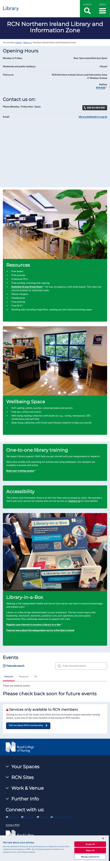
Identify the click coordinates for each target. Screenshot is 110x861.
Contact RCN (12, 825)
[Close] (103, 838)
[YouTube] (44, 816)
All (35, 676)
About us (27, 42)
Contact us (74, 501)
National (8, 676)
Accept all (90, 844)
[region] (54, 848)
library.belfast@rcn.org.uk (93, 116)
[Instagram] (29, 816)
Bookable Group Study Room (26, 286)
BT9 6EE (100, 87)
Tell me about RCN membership (26, 725)
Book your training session (20, 470)
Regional (23, 676)
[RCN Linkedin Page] (62, 816)
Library (18, 42)
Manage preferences (90, 857)
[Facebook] (13, 816)
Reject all (90, 850)
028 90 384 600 (96, 107)
